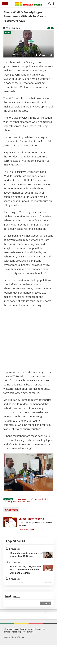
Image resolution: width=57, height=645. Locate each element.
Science (7, 32)
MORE (45, 603)
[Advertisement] (28, 338)
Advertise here (26, 529)
